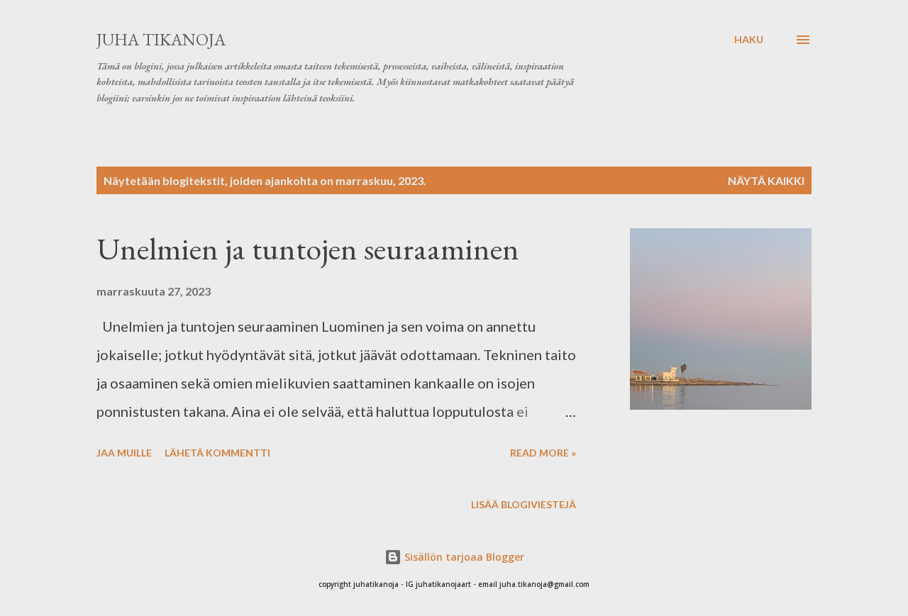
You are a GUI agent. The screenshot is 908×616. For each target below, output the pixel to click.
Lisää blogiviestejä (523, 504)
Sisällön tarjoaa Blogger (463, 557)
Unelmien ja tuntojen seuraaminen (307, 248)
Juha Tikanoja (161, 39)
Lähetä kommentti (217, 453)
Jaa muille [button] (124, 453)
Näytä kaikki (766, 180)
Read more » (543, 453)
